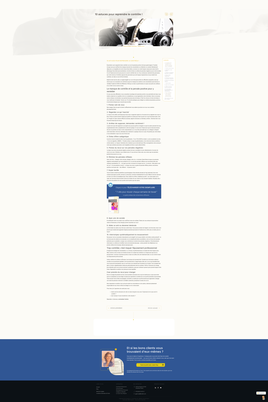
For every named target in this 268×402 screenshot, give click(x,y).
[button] (263, 397)
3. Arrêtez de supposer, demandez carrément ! (169, 73)
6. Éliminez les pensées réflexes (169, 81)
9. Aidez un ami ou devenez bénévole (168, 87)
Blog (97, 389)
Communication (119, 388)
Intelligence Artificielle (120, 391)
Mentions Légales (100, 391)
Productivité (141, 46)
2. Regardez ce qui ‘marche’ (168, 70)
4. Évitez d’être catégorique (168, 76)
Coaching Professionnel (121, 386)
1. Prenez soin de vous (169, 68)
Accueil (98, 387)
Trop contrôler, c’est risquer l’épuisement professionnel (168, 94)
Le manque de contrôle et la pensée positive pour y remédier (168, 64)
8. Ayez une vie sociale (169, 84)
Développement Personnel (130, 46)
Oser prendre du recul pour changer (169, 99)
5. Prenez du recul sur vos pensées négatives (169, 78)
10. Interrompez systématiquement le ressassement (169, 90)
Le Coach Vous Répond (121, 393)
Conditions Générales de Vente (103, 393)
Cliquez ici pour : (136, 188)
